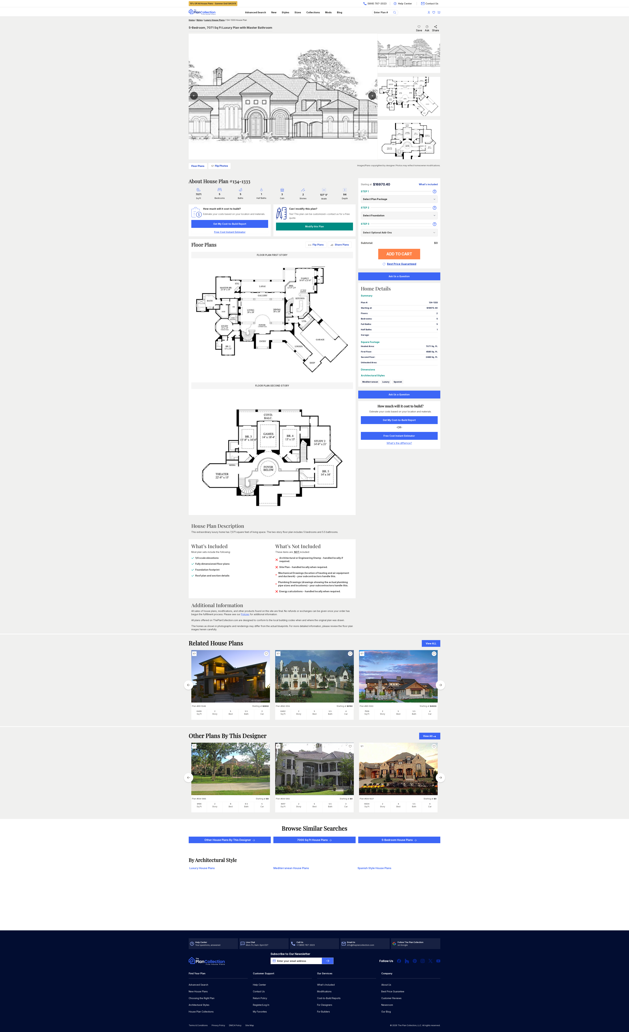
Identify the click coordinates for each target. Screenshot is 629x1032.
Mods (328, 12)
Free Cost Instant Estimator (399, 435)
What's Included (326, 984)
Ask (427, 30)
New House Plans (198, 991)
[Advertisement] (314, 905)
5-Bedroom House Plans (397, 840)
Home (192, 20)
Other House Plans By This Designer (227, 840)
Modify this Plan (314, 226)
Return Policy (260, 998)
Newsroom (387, 1004)
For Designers (324, 1004)
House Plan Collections (201, 1011)
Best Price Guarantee (392, 991)
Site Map (249, 1025)
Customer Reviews (391, 998)
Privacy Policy (218, 1025)
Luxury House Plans (214, 20)
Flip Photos (221, 165)
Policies (245, 614)
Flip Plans (318, 244)
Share (435, 30)
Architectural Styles (199, 1004)
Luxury (385, 382)
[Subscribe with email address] (328, 961)
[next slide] (440, 685)
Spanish (398, 382)
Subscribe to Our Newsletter (290, 954)
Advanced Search (255, 12)
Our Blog (386, 1011)
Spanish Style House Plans (374, 868)
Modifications (324, 991)
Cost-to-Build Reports (329, 998)
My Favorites (260, 1011)
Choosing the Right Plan (201, 998)
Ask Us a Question (399, 276)
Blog (339, 12)
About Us (386, 984)
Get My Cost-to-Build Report (229, 223)
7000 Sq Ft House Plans (312, 840)
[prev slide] (188, 685)
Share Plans (342, 244)
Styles (285, 12)
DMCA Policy (235, 1025)
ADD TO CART (399, 254)
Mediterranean (370, 382)
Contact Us (259, 991)
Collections (313, 12)
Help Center (259, 984)
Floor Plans (197, 166)
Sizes (298, 12)
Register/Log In (261, 1004)
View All (427, 736)
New (273, 12)
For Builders (323, 1011)
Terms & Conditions (198, 1025)
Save (419, 30)
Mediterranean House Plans (291, 868)
